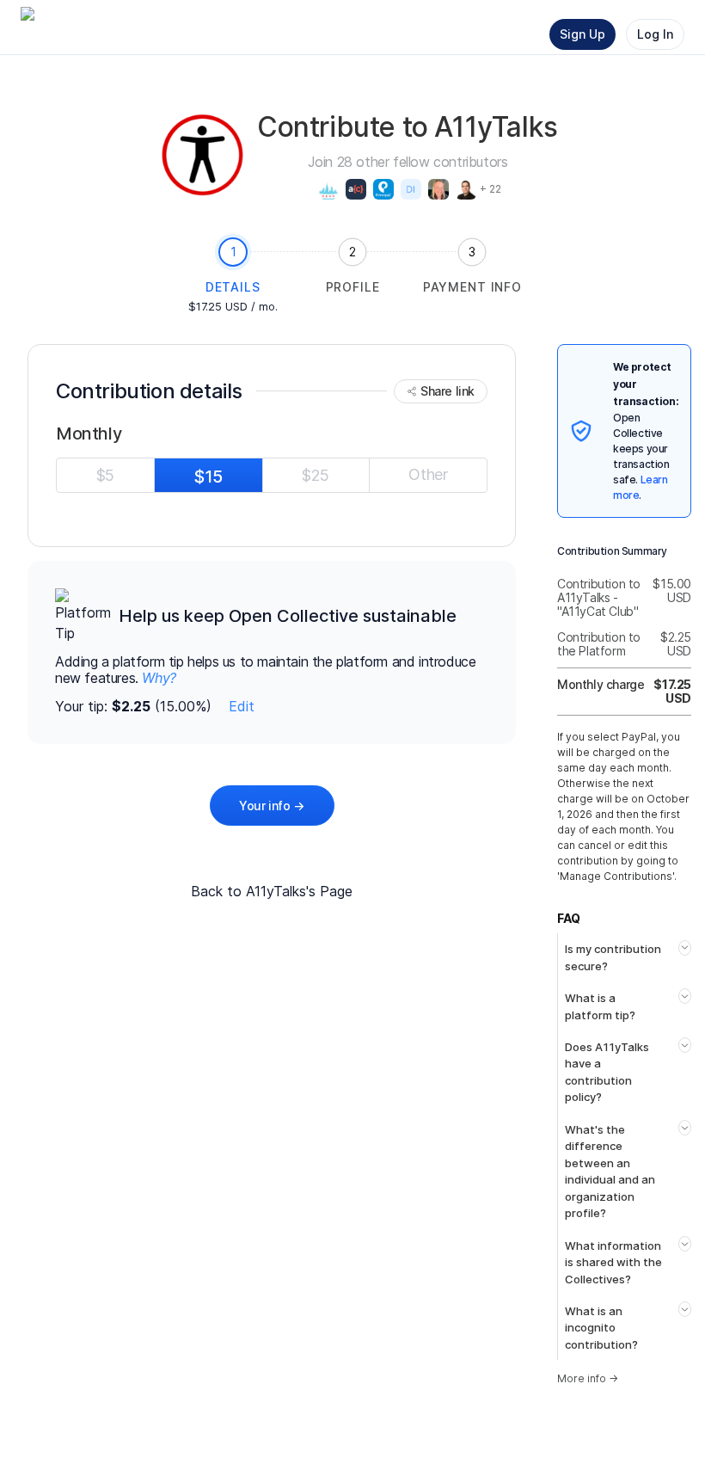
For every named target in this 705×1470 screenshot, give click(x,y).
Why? (158, 678)
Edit (241, 706)
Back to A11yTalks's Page (271, 891)
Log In (655, 34)
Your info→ (271, 805)
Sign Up (582, 34)
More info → (587, 1378)
